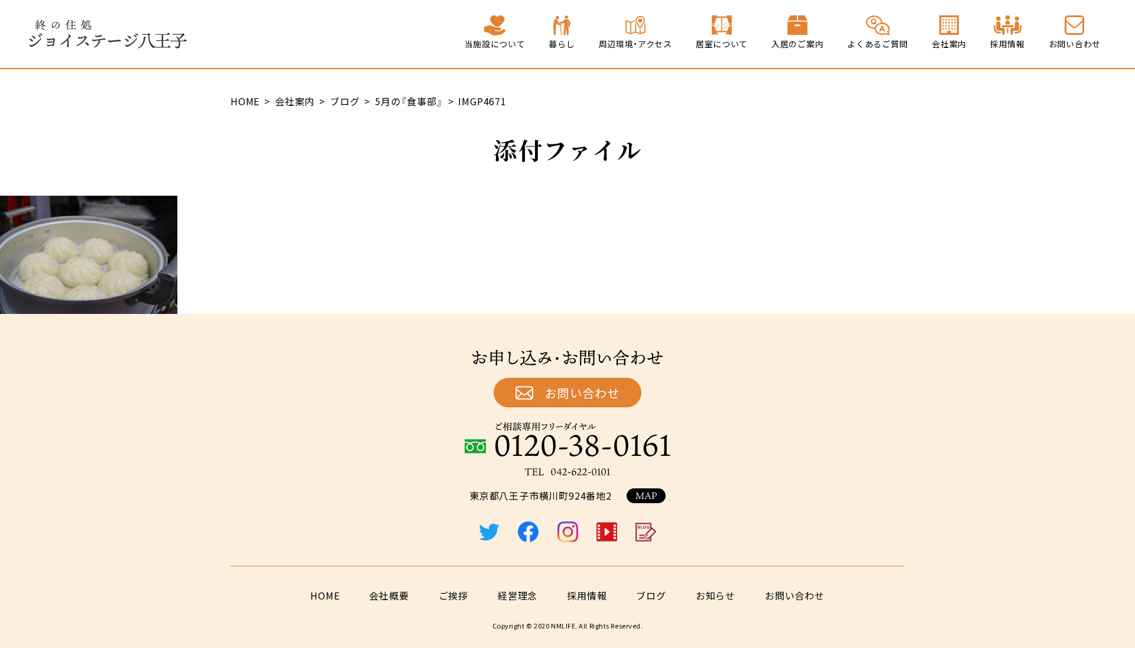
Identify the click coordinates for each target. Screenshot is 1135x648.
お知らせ (715, 595)
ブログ (651, 595)
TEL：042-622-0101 (567, 471)
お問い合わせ (582, 392)
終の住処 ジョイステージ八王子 (107, 34)
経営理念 (517, 595)
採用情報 (587, 595)
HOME (324, 595)
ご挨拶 (453, 595)
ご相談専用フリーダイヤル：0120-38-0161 (567, 439)
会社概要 (388, 595)
